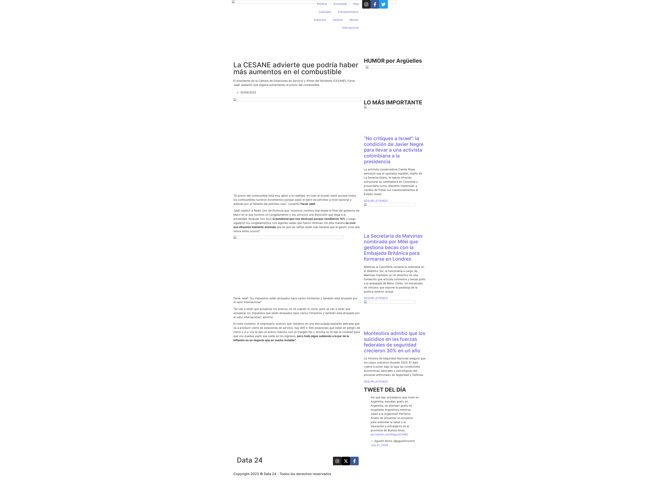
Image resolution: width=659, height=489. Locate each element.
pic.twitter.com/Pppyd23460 (389, 434)
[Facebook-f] (375, 4)
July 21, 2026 (379, 445)
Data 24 (250, 460)
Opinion (338, 19)
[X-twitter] (346, 461)
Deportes (320, 19)
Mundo (354, 19)
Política (322, 4)
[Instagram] (366, 4)
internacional (350, 27)
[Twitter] (383, 4)
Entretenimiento (348, 12)
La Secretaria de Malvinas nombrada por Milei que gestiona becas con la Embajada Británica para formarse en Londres (393, 247)
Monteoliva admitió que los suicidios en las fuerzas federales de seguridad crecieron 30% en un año (394, 342)
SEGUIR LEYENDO (376, 200)
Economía (340, 4)
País (356, 4)
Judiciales (324, 12)
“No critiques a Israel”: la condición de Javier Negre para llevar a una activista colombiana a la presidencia (393, 149)
